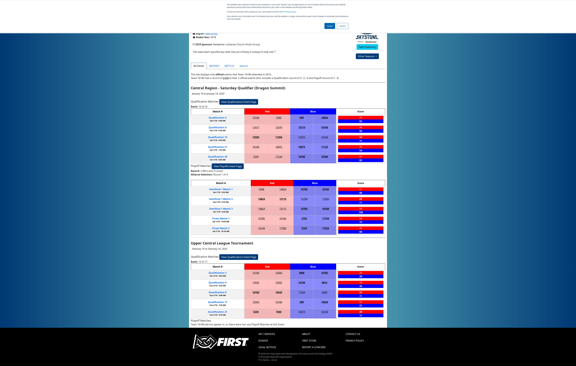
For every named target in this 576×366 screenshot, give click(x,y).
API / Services (266, 334)
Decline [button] (342, 26)
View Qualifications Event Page (238, 102)
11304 (278, 137)
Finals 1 (221, 218)
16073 (301, 147)
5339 (256, 156)
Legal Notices (267, 347)
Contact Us (353, 334)
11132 (324, 147)
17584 (325, 199)
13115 (301, 127)
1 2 (221, 199)
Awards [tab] (243, 66)
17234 (278, 156)
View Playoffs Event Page (228, 166)
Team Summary (367, 47)
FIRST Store (309, 340)
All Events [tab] (198, 66)
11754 (325, 218)
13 (217, 137)
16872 (278, 147)
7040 (278, 117)
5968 (301, 272)
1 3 (221, 208)
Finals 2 (221, 228)
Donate (263, 340)
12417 (255, 127)
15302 (278, 282)
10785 (301, 156)
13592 (255, 137)
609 (302, 117)
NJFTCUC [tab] (229, 66)
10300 (278, 272)
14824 (324, 117)
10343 (255, 302)
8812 (324, 282)
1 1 (221, 189)
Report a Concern (313, 347)
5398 (261, 189)
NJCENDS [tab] (214, 66)
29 (217, 156)
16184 (255, 117)
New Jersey (211, 33)
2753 (304, 218)
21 (217, 147)
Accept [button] (330, 26)
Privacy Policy (287, 11)
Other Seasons (366, 56)
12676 (278, 127)
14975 (301, 137)
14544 (324, 302)
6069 (324, 292)
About (306, 334)
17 (217, 302)
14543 (278, 292)
